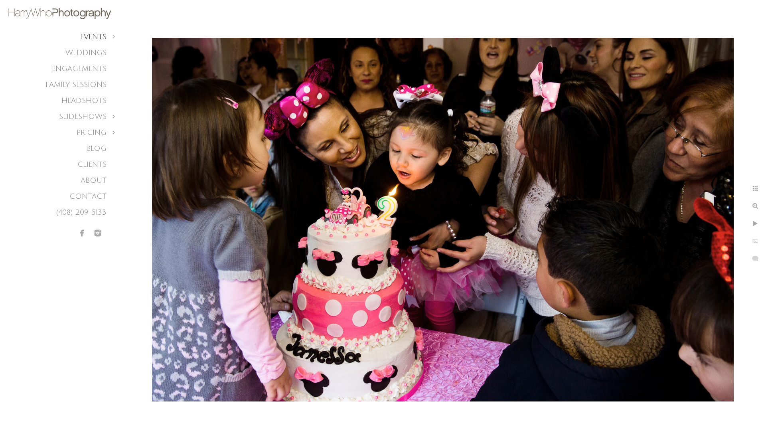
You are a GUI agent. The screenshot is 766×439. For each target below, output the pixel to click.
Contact (88, 196)
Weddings (86, 53)
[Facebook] (82, 233)
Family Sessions (76, 85)
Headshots (84, 101)
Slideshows (83, 117)
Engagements (79, 69)
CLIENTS (92, 164)
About (94, 180)
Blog (96, 148)
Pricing (92, 132)
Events (93, 37)
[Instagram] (98, 233)
